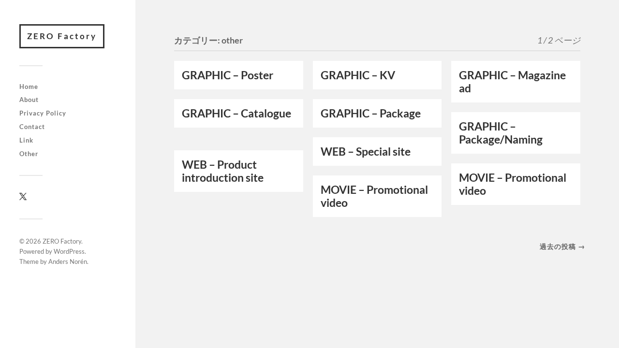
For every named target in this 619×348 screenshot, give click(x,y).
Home (28, 86)
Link (26, 140)
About (29, 99)
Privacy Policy (42, 113)
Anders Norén (67, 261)
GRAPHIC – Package (371, 113)
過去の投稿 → (562, 246)
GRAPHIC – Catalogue (236, 113)
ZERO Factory (62, 36)
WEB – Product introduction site (223, 171)
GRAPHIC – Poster (227, 75)
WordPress (69, 251)
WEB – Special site (367, 151)
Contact (32, 126)
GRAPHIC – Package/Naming (501, 133)
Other (28, 154)
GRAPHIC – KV (358, 75)
